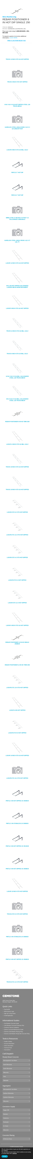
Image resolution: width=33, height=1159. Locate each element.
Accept (4, 1156)
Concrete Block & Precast (10, 15)
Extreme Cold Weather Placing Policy (13, 1031)
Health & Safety (8, 1041)
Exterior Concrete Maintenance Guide (13, 1029)
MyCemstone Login (9, 1011)
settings (15, 1153)
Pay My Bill (7, 1009)
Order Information (8, 1045)
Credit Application (8, 1015)
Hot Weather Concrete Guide (11, 1023)
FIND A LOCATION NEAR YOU (16, 40)
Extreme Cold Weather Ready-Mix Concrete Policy (17, 1033)
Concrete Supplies (8, 6)
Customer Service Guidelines (11, 1027)
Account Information (9, 1043)
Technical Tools (8, 1047)
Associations (7, 1049)
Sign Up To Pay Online (10, 1013)
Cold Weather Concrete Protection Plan (14, 1025)
